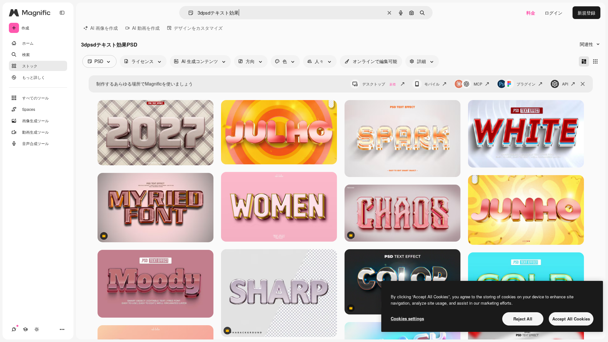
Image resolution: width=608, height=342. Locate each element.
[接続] (14, 329)
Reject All (522, 319)
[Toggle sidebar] (62, 13)
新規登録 (586, 13)
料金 (530, 13)
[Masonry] (584, 61)
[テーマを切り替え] (37, 329)
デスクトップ (379, 83)
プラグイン (525, 83)
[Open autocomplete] (188, 12)
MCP (478, 83)
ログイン (553, 13)
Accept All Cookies (571, 319)
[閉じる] (582, 83)
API (565, 83)
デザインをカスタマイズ (198, 28)
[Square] (595, 61)
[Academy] (25, 329)
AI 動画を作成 (146, 28)
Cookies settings (407, 318)
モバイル (432, 83)
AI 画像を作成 (104, 28)
